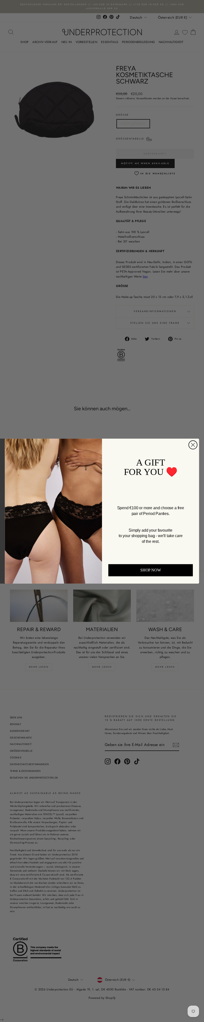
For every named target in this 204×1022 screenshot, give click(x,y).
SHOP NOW (150, 570)
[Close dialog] (193, 444)
